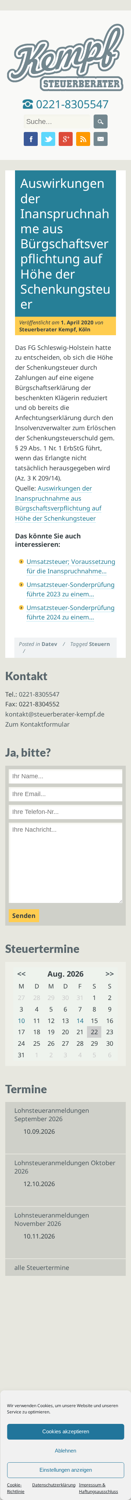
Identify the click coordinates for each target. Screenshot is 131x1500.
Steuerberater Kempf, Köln (54, 329)
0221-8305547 (71, 103)
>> (109, 974)
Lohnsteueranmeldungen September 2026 (51, 1114)
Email (101, 139)
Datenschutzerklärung (53, 1485)
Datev (49, 643)
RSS (83, 139)
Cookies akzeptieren (65, 1431)
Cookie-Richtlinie (15, 1488)
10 (21, 1020)
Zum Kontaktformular (37, 724)
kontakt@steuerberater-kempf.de (54, 714)
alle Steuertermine (41, 1267)
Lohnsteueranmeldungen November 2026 (51, 1219)
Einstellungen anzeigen (65, 1470)
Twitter (48, 139)
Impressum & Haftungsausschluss (98, 1488)
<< (21, 974)
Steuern (99, 643)
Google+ (66, 139)
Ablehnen (65, 1451)
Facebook (31, 139)
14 (80, 1020)
